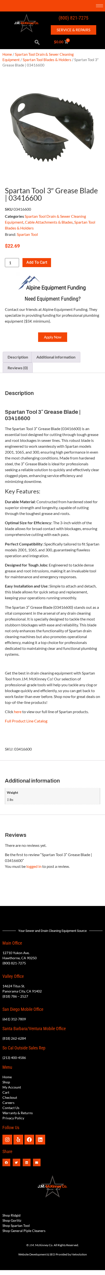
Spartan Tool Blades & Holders (47, 59)
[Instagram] (7, 1139)
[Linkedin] (40, 1139)
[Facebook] (29, 1139)
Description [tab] (18, 357)
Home (7, 54)
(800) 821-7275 (73, 18)
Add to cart (36, 262)
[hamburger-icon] (99, 5)
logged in (34, 866)
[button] (37, 42)
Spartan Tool (27, 234)
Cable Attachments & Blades (49, 222)
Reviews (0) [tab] (18, 367)
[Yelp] (18, 1139)
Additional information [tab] (55, 357)
